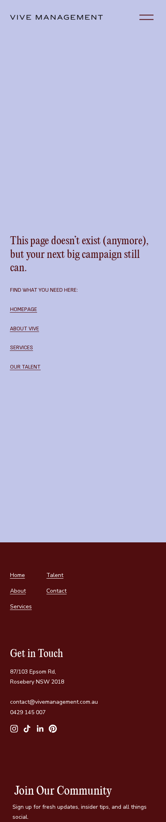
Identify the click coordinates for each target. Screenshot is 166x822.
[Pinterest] (53, 729)
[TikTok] (27, 729)
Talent (54, 575)
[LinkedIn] (40, 729)
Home (17, 575)
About (18, 591)
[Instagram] (14, 729)
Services (21, 606)
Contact (56, 591)
